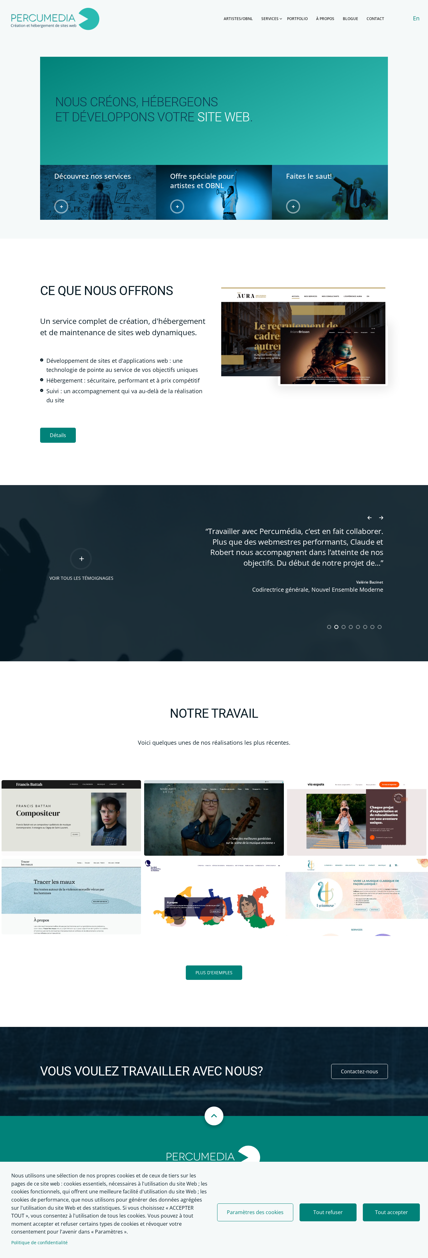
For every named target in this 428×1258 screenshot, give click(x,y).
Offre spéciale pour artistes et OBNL (202, 180)
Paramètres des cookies (255, 1212)
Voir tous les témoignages (81, 578)
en (416, 18)
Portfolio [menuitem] (297, 18)
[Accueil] (55, 18)
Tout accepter (391, 1212)
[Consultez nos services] (98, 192)
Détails (58, 435)
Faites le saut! (309, 176)
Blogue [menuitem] (350, 18)
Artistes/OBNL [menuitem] (238, 18)
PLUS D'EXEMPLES (214, 972)
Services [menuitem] (270, 18)
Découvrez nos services (92, 176)
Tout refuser (328, 1212)
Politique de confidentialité (39, 1242)
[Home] (214, 1157)
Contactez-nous (359, 1071)
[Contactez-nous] (330, 192)
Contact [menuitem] (375, 18)
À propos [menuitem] (325, 18)
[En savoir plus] (71, 818)
